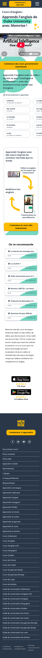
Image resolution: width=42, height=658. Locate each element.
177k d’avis (21, 386)
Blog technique (9, 483)
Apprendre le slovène (11, 531)
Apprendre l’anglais (10, 497)
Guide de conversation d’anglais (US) (17, 594)
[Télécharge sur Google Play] (21, 392)
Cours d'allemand (10, 536)
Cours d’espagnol (10, 550)
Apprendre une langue (12, 488)
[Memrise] (4, 3)
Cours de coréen (9, 565)
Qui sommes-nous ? (11, 449)
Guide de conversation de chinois (16, 613)
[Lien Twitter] (18, 441)
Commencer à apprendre (20, 4)
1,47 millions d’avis (21, 399)
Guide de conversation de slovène (16, 637)
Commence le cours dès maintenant (21, 226)
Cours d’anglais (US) (11, 546)
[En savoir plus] (37, 3)
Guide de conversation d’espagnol (16, 603)
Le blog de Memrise (11, 478)
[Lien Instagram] (29, 441)
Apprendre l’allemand (11, 492)
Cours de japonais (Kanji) (13, 570)
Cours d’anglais (9, 541)
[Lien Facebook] (12, 441)
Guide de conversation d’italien (15, 608)
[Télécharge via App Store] (21, 379)
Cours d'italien (8, 555)
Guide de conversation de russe (15, 632)
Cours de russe (9, 579)
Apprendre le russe (10, 526)
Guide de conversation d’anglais (15, 599)
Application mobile (10, 464)
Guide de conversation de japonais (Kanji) (19, 627)
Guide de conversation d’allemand (16, 589)
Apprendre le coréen (11, 517)
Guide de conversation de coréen (16, 618)
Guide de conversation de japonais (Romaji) (20, 623)
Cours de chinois (9, 560)
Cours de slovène (9, 584)
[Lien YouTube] (24, 441)
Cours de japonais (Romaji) (13, 574)
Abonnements (8, 468)
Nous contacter (9, 454)
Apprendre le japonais (11, 521)
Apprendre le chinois (11, 512)
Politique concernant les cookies (33, 647)
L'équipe (6, 473)
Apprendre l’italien (10, 507)
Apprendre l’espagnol (11, 502)
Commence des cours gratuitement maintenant (21, 65)
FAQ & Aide (7, 459)
